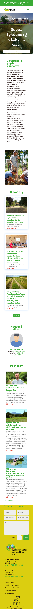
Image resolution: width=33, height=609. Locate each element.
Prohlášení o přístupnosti (12, 585)
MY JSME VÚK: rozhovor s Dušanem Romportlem (15, 388)
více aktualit (16, 315)
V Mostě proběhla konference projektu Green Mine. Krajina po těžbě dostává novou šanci (15, 257)
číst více (9, 404)
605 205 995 (18, 355)
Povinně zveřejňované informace (14, 588)
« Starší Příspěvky (9, 500)
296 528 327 (19, 353)
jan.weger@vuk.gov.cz (18, 351)
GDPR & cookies (9, 582)
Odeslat (26, 537)
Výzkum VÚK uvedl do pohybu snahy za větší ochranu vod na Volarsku (16, 426)
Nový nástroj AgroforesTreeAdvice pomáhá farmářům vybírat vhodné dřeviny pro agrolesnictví (16, 297)
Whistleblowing (9, 593)
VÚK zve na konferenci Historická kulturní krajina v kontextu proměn (15, 473)
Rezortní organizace (10, 590)
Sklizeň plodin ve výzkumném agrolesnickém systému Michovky (15, 219)
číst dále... (11, 228)
